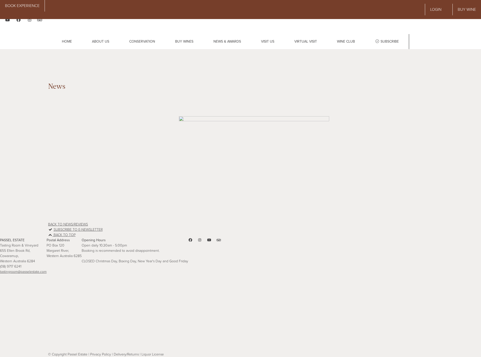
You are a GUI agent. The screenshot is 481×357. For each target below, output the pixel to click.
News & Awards (227, 41)
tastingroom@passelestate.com (23, 272)
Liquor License (153, 354)
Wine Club (346, 41)
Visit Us (267, 41)
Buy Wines (184, 41)
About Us (100, 41)
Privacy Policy (100, 354)
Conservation (142, 41)
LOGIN (435, 9)
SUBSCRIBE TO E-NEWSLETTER (78, 229)
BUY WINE (467, 9)
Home (67, 41)
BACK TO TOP (64, 235)
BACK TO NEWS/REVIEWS (68, 224)
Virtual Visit (305, 41)
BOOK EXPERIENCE (22, 5)
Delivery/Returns (126, 354)
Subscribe (389, 41)
